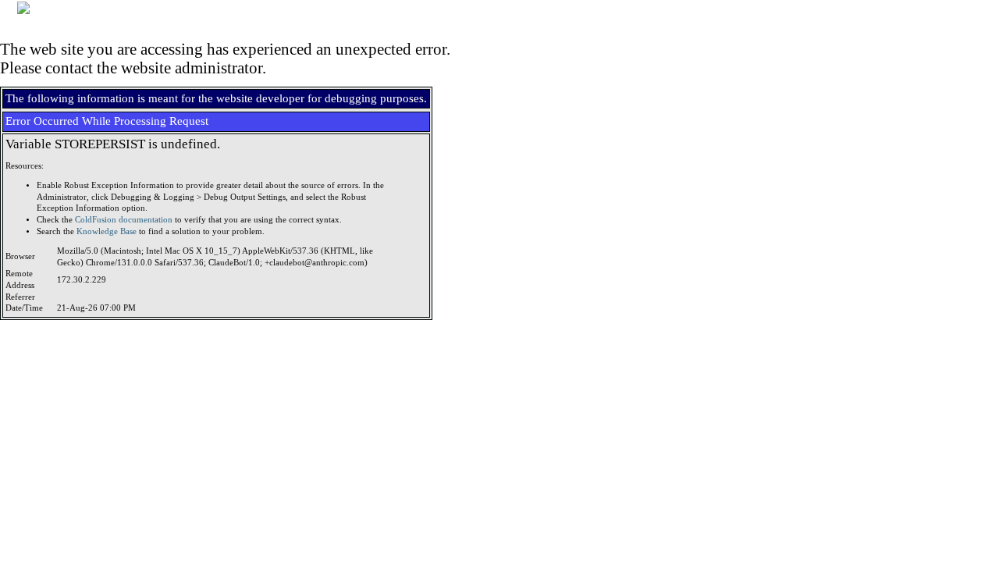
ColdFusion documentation (123, 219)
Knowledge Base (106, 231)
